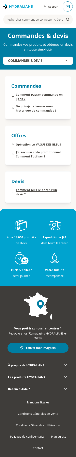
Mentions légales (38, 402)
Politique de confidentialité (27, 436)
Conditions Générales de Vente (38, 414)
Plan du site (58, 436)
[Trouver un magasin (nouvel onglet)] (38, 306)
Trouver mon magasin (40, 348)
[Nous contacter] (68, 6)
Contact (38, 448)
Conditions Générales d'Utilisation (38, 425)
